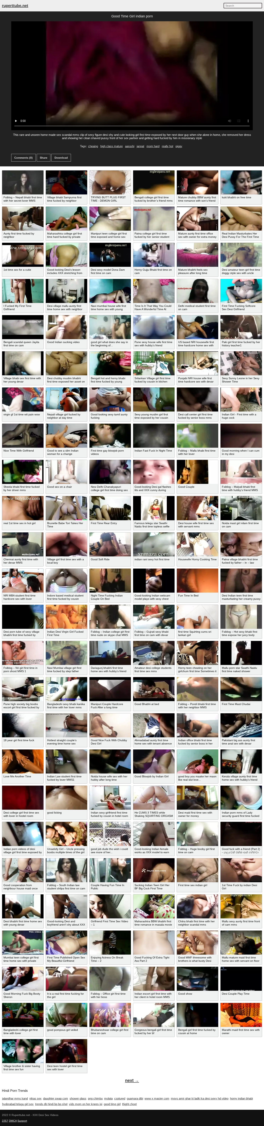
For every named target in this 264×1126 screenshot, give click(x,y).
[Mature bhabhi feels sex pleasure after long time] (197, 255)
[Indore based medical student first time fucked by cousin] (66, 581)
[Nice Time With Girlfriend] (22, 436)
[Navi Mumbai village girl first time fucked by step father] (66, 653)
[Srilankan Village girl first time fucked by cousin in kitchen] (154, 363)
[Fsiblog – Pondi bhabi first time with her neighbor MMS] (197, 689)
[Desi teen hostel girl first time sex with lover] (66, 1051)
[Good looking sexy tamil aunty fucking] (110, 400)
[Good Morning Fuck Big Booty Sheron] (22, 979)
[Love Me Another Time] (22, 761)
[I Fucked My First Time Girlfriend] (22, 291)
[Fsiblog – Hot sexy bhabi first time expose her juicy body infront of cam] (241, 617)
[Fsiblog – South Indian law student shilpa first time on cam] (66, 870)
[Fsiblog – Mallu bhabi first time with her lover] (197, 436)
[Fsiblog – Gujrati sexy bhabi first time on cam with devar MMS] (154, 617)
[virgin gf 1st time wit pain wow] (22, 400)
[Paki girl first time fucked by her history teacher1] (241, 327)
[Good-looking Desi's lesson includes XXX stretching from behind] (66, 255)
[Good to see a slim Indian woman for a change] (66, 436)
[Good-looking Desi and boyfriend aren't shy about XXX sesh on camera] (66, 906)
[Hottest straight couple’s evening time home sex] (66, 725)
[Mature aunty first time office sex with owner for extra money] (197, 219)
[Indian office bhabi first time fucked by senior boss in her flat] (197, 725)
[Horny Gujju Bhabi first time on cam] (154, 255)
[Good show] (197, 979)
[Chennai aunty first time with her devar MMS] (22, 544)
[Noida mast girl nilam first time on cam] (241, 508)
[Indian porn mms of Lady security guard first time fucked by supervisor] (241, 798)
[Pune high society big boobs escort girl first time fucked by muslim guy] (22, 689)
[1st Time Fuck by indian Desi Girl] (241, 870)
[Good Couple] (197, 472)
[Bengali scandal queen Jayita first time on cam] (22, 327)
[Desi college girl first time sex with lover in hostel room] (22, 798)
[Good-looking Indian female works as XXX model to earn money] (154, 834)
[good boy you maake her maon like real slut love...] (197, 761)
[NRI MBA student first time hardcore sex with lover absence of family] (22, 581)
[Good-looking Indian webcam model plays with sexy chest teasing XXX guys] (154, 581)
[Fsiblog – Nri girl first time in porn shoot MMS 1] (22, 653)
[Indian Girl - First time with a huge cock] (241, 400)
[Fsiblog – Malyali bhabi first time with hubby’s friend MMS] (241, 472)
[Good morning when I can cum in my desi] (241, 436)
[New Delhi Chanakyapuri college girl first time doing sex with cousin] (110, 472)
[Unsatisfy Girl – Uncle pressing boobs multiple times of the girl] (66, 834)
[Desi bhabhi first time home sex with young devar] (22, 906)
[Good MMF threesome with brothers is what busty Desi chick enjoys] (197, 943)
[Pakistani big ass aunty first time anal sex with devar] (241, 725)
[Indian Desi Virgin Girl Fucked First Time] (66, 617)
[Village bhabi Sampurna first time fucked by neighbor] (66, 182)
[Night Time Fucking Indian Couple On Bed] (110, 581)
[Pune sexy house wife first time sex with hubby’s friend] (154, 327)
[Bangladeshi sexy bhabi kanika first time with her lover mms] (66, 689)
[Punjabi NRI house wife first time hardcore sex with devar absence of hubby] (197, 363)
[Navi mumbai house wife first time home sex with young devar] (110, 291)
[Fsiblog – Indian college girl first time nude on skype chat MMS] (110, 617)
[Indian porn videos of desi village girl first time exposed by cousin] (22, 834)
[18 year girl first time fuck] (22, 725)
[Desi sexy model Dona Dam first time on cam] (110, 255)
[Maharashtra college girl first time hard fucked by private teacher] (66, 219)
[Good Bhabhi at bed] (154, 689)
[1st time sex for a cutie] (22, 255)
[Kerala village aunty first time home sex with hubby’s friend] (241, 761)
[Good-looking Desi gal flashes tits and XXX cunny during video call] (154, 472)
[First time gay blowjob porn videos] (110, 436)
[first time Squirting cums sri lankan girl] (197, 617)
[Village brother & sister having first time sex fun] (22, 1051)
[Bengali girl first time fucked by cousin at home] (197, 1015)
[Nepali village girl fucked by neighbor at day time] (66, 400)
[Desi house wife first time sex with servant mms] (197, 508)
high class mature (111, 146)
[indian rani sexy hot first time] (154, 544)
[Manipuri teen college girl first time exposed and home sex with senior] (110, 219)
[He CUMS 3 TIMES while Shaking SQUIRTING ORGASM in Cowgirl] (154, 798)
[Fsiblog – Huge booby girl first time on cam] (197, 834)
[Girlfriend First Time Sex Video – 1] (110, 906)
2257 (5, 1120)
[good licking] (66, 798)
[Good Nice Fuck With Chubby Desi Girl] (110, 725)
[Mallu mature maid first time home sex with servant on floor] (241, 943)
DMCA (13, 1120)
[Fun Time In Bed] (197, 581)
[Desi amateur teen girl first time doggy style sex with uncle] (241, 255)
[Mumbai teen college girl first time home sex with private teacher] (22, 943)
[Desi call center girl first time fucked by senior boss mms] (197, 400)
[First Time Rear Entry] (110, 508)
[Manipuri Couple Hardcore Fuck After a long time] (110, 689)
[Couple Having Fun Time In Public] (110, 870)
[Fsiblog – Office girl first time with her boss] (110, 979)
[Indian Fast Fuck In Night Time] (154, 436)
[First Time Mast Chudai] (241, 689)
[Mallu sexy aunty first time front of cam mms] (241, 906)
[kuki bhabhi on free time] (241, 182)
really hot (167, 146)
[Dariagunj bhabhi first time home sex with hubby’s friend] (110, 653)
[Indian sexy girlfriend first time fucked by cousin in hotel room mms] (110, 798)
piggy (178, 146)
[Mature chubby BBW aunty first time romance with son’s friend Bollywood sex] (197, 182)
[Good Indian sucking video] (66, 327)
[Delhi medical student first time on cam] (197, 291)
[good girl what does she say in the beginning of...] (110, 327)
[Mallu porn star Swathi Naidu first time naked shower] (241, 653)
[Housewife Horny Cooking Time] (197, 544)
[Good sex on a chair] (66, 472)
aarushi (129, 146)
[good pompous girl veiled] (66, 1015)
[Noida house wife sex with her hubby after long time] (110, 761)
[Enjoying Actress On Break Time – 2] (110, 943)
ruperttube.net (15, 5)
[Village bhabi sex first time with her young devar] (22, 363)
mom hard (152, 146)
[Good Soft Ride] (110, 544)
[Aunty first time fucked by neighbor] (22, 219)
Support (22, 1120)
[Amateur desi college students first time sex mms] (154, 653)
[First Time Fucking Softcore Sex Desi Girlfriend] (241, 291)
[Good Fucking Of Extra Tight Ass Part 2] (154, 943)
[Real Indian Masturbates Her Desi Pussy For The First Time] (241, 219)
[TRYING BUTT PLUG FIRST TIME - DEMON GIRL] (110, 182)
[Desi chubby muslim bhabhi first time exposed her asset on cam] (66, 363)
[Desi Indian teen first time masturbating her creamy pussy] (241, 581)
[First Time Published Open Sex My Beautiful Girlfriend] (66, 943)
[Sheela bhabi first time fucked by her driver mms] (22, 472)
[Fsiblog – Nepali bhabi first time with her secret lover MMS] (22, 182)
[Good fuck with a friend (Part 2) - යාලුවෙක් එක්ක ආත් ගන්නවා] (241, 834)
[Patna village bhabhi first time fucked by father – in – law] (241, 544)
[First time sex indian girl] (197, 870)
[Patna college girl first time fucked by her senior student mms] (154, 219)
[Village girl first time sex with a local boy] (66, 544)
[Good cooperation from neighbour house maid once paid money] (22, 870)
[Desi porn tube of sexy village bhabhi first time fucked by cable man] (22, 617)
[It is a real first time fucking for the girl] (66, 979)
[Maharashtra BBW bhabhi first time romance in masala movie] (154, 906)
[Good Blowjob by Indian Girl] (154, 761)
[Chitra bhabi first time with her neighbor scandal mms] (197, 906)
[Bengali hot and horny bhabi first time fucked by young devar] (110, 363)
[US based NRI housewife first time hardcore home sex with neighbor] (197, 327)
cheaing (93, 146)
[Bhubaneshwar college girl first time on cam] (110, 1015)
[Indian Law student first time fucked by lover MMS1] (66, 761)
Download (61, 157)
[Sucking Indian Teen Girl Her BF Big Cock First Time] (154, 870)
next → (132, 1080)
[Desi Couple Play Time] (241, 979)
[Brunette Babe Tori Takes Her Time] (66, 508)
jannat (140, 146)
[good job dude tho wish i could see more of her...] (110, 834)
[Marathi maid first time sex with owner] (241, 1015)
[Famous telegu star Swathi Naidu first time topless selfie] (154, 508)
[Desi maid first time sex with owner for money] (197, 798)
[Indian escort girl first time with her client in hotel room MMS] (154, 979)
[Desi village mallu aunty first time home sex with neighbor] (66, 291)
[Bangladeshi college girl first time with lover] (22, 1015)
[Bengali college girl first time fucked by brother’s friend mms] (154, 182)
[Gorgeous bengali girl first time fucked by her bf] (154, 1015)
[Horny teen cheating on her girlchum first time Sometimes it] (197, 653)
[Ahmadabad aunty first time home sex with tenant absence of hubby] (154, 725)
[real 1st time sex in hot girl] (22, 508)
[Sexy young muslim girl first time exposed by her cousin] (154, 400)
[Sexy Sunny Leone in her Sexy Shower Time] (241, 363)
